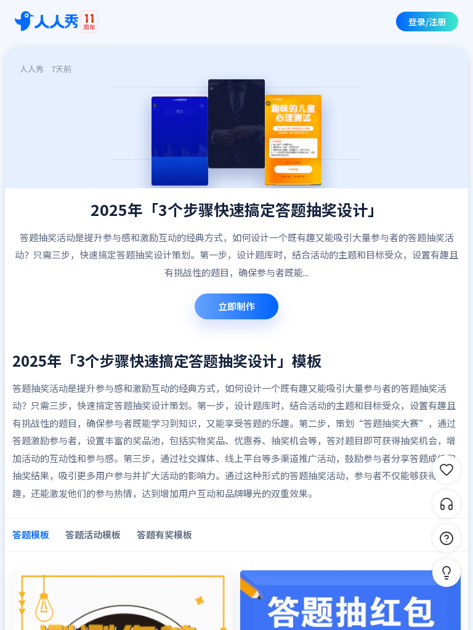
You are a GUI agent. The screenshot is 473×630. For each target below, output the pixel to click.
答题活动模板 (93, 534)
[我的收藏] (446, 469)
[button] (446, 573)
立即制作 (236, 306)
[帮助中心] (446, 538)
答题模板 (30, 534)
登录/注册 (427, 21)
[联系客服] (446, 504)
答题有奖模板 (164, 534)
